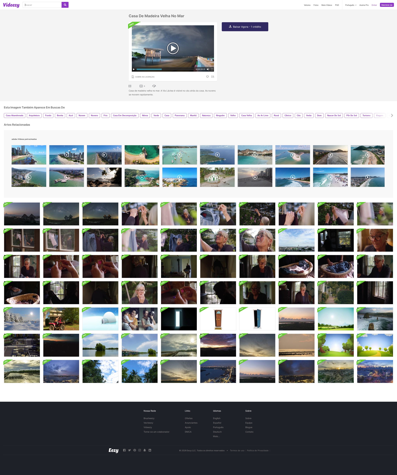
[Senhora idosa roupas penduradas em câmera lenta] (336, 214)
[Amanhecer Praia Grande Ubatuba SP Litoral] (330, 155)
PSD (337, 5)
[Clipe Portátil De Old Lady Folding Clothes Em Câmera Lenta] (257, 266)
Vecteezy (148, 422)
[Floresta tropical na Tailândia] (100, 371)
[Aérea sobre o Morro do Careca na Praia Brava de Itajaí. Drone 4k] (29, 178)
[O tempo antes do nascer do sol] (22, 214)
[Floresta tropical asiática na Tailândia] (140, 371)
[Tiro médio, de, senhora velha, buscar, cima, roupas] (375, 214)
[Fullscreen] (212, 69)
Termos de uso (237, 450)
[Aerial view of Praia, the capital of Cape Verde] (255, 155)
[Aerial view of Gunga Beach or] (292, 155)
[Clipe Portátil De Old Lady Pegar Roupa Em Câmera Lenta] (140, 240)
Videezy (148, 427)
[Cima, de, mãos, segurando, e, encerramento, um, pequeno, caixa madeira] (61, 266)
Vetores (307, 5)
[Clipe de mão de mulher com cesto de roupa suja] (336, 266)
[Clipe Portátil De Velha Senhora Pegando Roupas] (179, 214)
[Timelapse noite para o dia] (375, 371)
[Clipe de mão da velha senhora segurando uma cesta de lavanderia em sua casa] (257, 292)
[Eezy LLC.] (113, 450)
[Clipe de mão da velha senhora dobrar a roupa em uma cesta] (61, 292)
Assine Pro (364, 5)
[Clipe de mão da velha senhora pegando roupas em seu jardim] (257, 240)
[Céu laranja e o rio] (257, 371)
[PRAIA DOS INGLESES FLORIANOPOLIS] (368, 178)
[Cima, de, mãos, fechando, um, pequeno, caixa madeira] (179, 292)
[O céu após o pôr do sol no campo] (179, 371)
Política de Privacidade (258, 450)
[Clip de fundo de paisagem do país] (336, 319)
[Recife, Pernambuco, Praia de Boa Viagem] (66, 155)
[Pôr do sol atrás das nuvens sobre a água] (179, 345)
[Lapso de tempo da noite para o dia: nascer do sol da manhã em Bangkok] (336, 371)
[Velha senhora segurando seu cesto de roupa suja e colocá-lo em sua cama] (297, 292)
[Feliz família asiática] (140, 319)
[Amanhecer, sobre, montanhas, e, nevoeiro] (218, 345)
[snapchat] (144, 450)
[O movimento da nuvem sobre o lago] (140, 345)
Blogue (248, 427)
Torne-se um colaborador (156, 431)
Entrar (374, 5)
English (216, 418)
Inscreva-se (386, 5)
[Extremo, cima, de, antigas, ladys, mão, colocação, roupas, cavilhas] (297, 214)
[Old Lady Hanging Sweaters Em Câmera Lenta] (100, 240)
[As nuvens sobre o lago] (100, 345)
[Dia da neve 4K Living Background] (22, 319)
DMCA (188, 431)
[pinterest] (134, 450)
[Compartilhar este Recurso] (213, 77)
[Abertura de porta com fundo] (218, 319)
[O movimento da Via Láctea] (61, 214)
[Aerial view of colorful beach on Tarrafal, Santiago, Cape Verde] (142, 155)
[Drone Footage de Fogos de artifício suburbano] (61, 345)
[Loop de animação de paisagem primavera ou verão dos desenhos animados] (375, 345)
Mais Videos (326, 5)
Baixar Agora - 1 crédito (247, 26)
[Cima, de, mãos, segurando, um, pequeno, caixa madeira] (100, 266)
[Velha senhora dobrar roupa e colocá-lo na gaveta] (218, 292)
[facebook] (124, 450)
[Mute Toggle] (208, 69)
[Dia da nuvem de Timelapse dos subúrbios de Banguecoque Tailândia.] (297, 240)
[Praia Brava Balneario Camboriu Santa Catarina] (368, 155)
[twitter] (129, 450)
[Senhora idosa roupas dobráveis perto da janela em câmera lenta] (140, 266)
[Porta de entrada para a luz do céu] (179, 319)
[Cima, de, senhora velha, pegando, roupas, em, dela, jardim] (218, 240)
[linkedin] (150, 450)
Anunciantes (191, 422)
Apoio (188, 427)
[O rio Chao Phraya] (61, 371)
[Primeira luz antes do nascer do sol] (297, 345)
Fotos (316, 5)
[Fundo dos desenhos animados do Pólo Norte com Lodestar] (100, 319)
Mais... (216, 436)
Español (217, 422)
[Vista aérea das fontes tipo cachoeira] (22, 345)
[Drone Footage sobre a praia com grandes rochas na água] (375, 319)
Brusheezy (149, 418)
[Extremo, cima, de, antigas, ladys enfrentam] (375, 240)
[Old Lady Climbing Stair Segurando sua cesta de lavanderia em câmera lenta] (218, 266)
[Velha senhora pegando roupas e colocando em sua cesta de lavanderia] (22, 240)
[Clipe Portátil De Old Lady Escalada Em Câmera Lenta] (100, 292)
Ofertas (189, 418)
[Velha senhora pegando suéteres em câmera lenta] (61, 240)
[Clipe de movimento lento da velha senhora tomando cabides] (257, 214)
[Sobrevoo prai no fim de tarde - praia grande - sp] (255, 178)
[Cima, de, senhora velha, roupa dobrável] (375, 266)
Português (218, 427)
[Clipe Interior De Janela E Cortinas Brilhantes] (375, 292)
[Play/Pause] (134, 69)
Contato (249, 431)
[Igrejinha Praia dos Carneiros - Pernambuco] (217, 178)
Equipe (248, 422)
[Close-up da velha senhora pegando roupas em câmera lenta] (218, 214)
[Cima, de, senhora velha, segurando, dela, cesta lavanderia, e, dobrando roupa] (297, 266)
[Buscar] (65, 5)
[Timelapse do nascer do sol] (297, 319)
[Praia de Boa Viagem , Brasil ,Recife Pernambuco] (104, 155)
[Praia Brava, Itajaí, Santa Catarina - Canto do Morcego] (292, 178)
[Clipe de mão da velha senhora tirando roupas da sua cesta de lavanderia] (179, 240)
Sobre (248, 418)
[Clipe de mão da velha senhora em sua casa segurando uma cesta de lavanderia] (179, 266)
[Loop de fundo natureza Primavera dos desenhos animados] (336, 345)
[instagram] (139, 450)
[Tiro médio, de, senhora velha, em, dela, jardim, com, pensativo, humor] (140, 292)
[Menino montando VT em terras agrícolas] (61, 319)
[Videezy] (11, 5)
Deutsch (217, 431)
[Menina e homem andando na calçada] (336, 292)
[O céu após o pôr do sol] (257, 345)
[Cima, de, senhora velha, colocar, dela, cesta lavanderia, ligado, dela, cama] (22, 292)
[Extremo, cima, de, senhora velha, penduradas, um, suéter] (140, 214)
